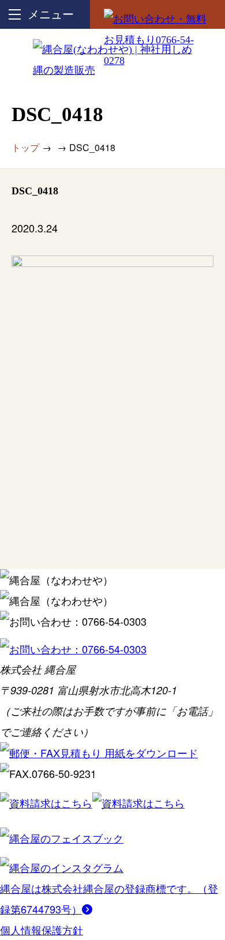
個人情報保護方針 (41, 929)
